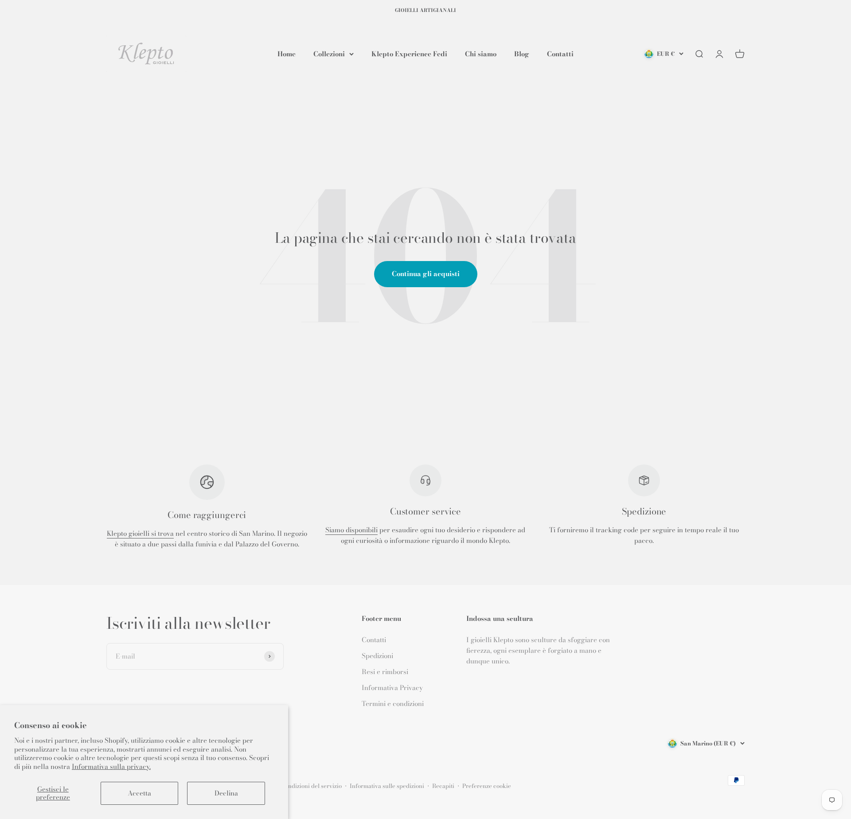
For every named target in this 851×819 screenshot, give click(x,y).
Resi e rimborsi (385, 672)
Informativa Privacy (392, 687)
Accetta (139, 793)
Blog (521, 53)
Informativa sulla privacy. (111, 766)
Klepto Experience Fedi (409, 53)
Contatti (560, 53)
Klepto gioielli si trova (140, 533)
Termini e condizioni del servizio (298, 785)
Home (286, 53)
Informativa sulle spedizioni (387, 785)
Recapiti (443, 785)
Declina (226, 793)
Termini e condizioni (393, 703)
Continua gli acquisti (426, 274)
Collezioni (329, 53)
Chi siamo (480, 53)
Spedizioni (377, 656)
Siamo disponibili (351, 530)
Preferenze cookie (486, 785)
